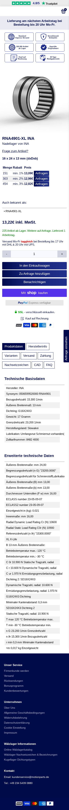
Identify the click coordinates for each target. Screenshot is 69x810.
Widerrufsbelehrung (15, 717)
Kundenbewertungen (16, 690)
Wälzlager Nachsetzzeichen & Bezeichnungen (30, 754)
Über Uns (9, 707)
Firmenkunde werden (16, 670)
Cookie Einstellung (15, 727)
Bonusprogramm (14, 685)
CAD (37, 365)
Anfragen (41, 173)
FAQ (49, 365)
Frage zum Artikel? (15, 151)
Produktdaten (14, 346)
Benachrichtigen (35, 282)
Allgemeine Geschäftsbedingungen (24, 712)
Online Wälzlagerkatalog (18, 749)
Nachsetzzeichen (16, 365)
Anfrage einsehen (66, 346)
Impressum (10, 732)
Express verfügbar (40, 302)
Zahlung (45, 355)
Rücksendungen (13, 680)
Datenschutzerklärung (17, 722)
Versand (28, 355)
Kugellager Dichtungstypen (19, 759)
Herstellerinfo (38, 346)
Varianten (11, 355)
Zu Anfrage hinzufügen (34, 273)
